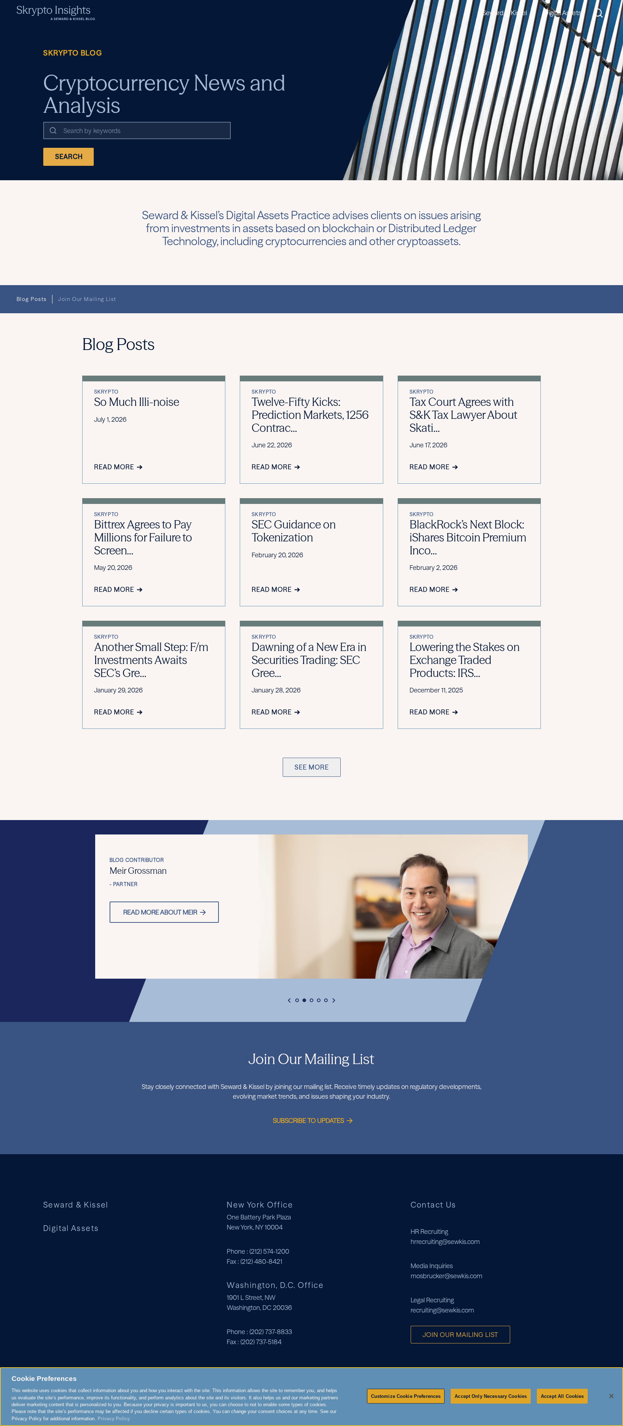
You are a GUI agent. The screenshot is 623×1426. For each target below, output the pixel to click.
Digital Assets (562, 13)
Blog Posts (32, 299)
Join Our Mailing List (87, 299)
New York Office (260, 1204)
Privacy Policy (114, 1418)
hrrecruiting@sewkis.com (445, 1241)
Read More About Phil (277, 912)
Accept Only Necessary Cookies (491, 1396)
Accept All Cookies (562, 1396)
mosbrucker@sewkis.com (446, 1276)
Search (69, 156)
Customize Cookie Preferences (406, 1396)
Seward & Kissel (504, 13)
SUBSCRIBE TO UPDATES (309, 1120)
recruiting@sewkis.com (442, 1310)
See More (312, 767)
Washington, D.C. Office (275, 1285)
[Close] (611, 1396)
